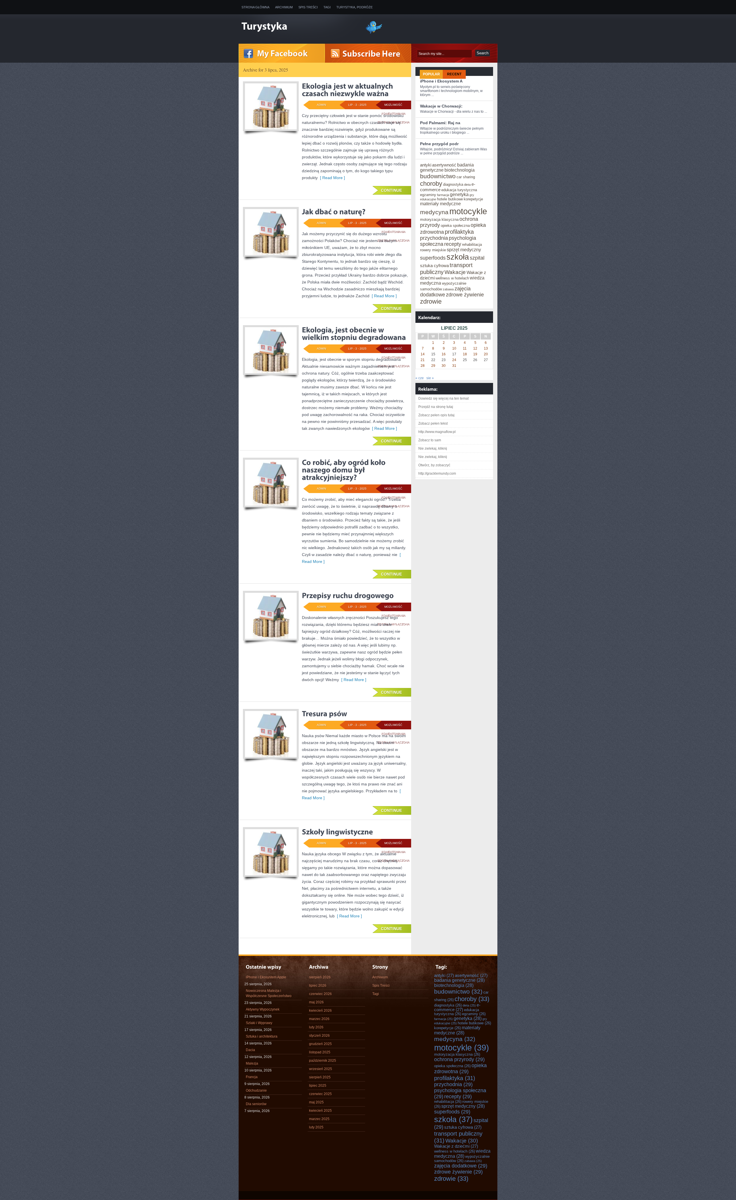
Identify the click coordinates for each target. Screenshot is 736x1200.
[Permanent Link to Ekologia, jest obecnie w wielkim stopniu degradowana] (354, 333)
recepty (452, 244)
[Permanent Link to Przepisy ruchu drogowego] (348, 595)
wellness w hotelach (452, 278)
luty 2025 (316, 1127)
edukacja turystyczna (459, 190)
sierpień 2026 (320, 977)
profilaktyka (459, 231)
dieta (467, 184)
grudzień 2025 (320, 1044)
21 (423, 360)
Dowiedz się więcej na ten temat (443, 398)
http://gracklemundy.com (437, 473)
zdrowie (431, 301)
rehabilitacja (472, 245)
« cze (419, 378)
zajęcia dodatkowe (460, 1166)
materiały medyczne (440, 203)
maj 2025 (316, 1102)
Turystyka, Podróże (354, 7)
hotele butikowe (450, 199)
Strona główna (255, 7)
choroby (431, 183)
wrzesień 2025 (320, 1069)
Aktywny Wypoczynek (262, 1009)
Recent (454, 74)
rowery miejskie (433, 250)
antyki (425, 165)
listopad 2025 (319, 1052)
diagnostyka (453, 185)
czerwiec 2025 (320, 1094)
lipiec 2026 (317, 986)
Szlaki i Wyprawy (259, 1023)
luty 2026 (316, 1027)
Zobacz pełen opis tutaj (436, 415)
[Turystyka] (298, 27)
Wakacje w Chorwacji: (441, 106)
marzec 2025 (319, 1119)
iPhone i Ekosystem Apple (266, 977)
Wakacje (455, 272)
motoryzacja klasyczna (439, 220)
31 (454, 366)
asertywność (444, 165)
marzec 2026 (319, 1019)
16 (444, 354)
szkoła (457, 256)
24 (454, 360)
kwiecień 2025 (320, 1111)
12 (475, 348)
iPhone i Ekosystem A (441, 81)
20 (486, 354)
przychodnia (434, 238)
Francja (252, 1077)
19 (475, 354)
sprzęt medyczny (464, 249)
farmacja (443, 195)
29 (433, 366)
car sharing (466, 177)
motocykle (468, 211)
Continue (391, 190)
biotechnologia (459, 170)
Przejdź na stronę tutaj (435, 407)
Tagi (327, 7)
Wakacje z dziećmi (456, 1146)
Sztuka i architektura (261, 1036)
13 (486, 348)
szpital (477, 258)
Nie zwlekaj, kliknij (432, 448)
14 (423, 354)
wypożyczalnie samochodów (462, 1159)
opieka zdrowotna (460, 1068)
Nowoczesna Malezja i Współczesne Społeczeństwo (269, 993)
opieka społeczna (455, 226)
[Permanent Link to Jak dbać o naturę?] (333, 211)
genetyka (459, 194)
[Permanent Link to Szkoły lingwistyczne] (337, 831)
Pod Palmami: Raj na (440, 122)
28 (423, 366)
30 (444, 366)
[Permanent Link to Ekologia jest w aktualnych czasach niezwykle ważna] (348, 90)
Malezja (252, 1063)
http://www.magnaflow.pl (437, 432)
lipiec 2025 (317, 1086)
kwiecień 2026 (320, 1011)
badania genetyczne (459, 980)
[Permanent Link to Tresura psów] (324, 713)
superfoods (433, 258)
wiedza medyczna (462, 1154)
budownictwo (438, 176)
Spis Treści (308, 7)
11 (465, 348)
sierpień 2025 (320, 1077)
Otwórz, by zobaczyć (434, 465)
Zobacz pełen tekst (433, 423)
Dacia (250, 1050)
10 (454, 348)
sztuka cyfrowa (434, 265)
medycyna (434, 212)
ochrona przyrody (459, 1059)
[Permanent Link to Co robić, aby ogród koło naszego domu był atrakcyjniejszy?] (344, 470)
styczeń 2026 (319, 1036)
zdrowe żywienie (465, 295)
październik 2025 (322, 1061)
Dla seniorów (256, 1104)
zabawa (448, 289)
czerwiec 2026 (320, 994)
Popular (431, 74)
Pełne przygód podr (439, 143)
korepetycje (473, 199)
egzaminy (428, 195)
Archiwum (284, 7)
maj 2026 (316, 1002)
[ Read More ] (331, 177)
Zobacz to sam (429, 440)
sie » (430, 378)
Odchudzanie (256, 1090)
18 (465, 354)
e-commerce (457, 1007)
